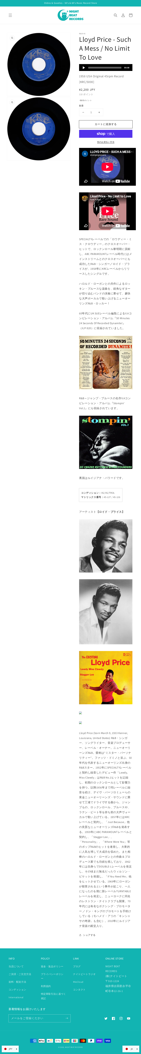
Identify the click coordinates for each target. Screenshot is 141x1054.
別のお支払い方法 (105, 142)
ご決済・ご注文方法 (20, 974)
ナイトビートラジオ (84, 974)
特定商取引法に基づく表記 (53, 996)
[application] (105, 67)
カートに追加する (106, 124)
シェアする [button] (89, 935)
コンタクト (79, 989)
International (16, 997)
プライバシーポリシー (52, 976)
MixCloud (78, 981)
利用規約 (46, 986)
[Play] (83, 67)
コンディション (17, 989)
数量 (81, 105)
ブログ (77, 966)
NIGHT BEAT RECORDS (74, 1047)
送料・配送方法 (17, 981)
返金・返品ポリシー (52, 966)
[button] (10, 15)
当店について (16, 966)
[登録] (66, 1018)
